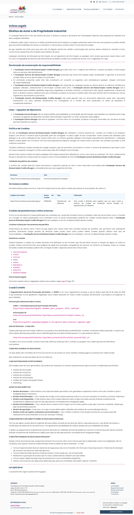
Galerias (104, 2)
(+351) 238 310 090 (117, 2)
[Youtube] (94, 2)
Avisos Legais (19, 17)
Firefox (16, 254)
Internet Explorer (20, 252)
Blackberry (17, 265)
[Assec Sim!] (80, 513)
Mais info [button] (114, 507)
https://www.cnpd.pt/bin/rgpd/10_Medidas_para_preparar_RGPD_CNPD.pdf (46, 308)
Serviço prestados (91, 9)
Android (16, 267)
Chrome (16, 257)
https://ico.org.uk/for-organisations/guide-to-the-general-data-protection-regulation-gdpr (52, 322)
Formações (108, 9)
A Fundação (57, 9)
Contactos (119, 9)
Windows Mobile (19, 272)
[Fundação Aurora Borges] (18, 9)
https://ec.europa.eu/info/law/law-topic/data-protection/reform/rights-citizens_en (48, 315)
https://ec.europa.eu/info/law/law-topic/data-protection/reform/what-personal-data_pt (51, 337)
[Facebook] (91, 2)
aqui (63, 281)
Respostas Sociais (74, 9)
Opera (15, 262)
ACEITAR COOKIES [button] (116, 512)
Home (11, 17)
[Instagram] (97, 2)
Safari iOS (17, 270)
